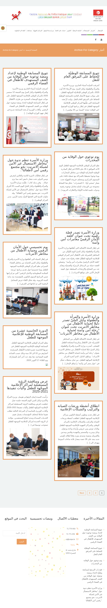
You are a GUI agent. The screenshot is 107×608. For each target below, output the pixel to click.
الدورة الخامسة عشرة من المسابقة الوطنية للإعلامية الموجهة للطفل (30, 334)
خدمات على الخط (60, 30)
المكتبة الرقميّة (77, 30)
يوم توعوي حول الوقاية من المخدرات (80, 158)
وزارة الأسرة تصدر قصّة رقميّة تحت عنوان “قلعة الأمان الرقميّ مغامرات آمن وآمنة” (80, 237)
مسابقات (29, 30)
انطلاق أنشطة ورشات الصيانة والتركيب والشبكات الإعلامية (78, 407)
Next (82, 493)
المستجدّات (86, 30)
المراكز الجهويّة (37, 30)
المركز (93, 30)
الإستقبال (100, 30)
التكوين (69, 30)
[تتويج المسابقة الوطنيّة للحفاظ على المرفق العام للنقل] (78, 140)
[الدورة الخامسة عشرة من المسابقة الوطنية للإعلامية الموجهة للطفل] (47, 365)
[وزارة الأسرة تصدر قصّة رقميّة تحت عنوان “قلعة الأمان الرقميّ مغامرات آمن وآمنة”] (78, 300)
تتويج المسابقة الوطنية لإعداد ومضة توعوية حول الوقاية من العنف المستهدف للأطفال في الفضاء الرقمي (27, 78)
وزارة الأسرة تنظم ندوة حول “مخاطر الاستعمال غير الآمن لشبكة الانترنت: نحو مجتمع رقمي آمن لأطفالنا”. (28, 165)
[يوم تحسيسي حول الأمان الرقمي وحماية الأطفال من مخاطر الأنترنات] (27, 314)
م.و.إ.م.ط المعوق (49, 30)
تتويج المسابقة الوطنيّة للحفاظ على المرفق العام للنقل (81, 76)
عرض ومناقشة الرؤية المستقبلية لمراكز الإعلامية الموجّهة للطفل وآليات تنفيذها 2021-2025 (27, 386)
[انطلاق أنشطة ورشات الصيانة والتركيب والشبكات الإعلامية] (78, 477)
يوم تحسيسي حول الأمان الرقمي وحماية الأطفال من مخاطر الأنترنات (29, 250)
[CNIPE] (53, 16)
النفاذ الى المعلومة (20, 30)
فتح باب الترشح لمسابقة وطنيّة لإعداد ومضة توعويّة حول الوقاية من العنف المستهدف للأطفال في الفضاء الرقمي (92, 576)
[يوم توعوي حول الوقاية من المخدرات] (78, 216)
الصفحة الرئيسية (31, 50)
